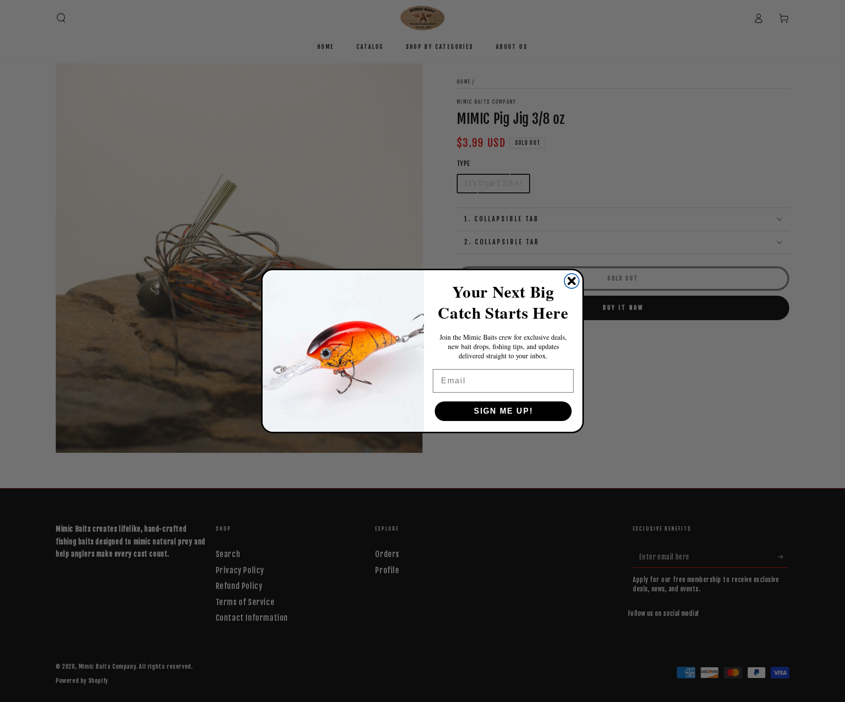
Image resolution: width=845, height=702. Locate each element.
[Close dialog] (571, 281)
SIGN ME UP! (503, 411)
